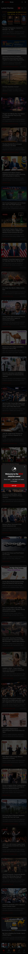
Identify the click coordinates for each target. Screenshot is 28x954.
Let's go (14, 485)
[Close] (24, 467)
